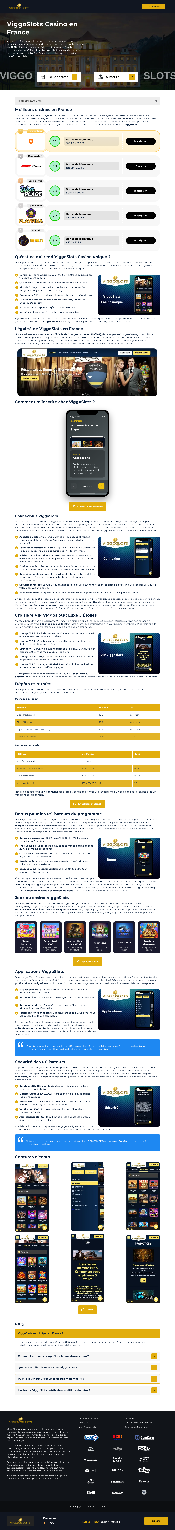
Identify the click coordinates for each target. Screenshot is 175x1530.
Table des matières (30, 101)
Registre (141, 166)
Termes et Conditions (136, 1427)
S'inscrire (153, 6)
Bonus (156, 1521)
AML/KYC (84, 1422)
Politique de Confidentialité (140, 1422)
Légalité (129, 1418)
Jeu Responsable (88, 1427)
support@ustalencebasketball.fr (23, 1468)
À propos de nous (88, 1418)
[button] (87, 1333)
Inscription (140, 141)
